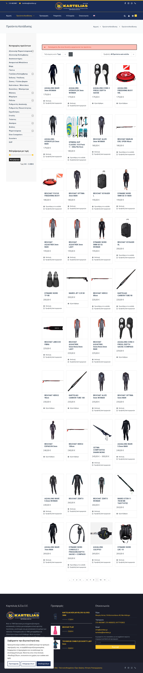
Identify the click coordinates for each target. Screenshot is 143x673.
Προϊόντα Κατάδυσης (24, 16)
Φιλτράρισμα (15, 160)
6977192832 (120, 622)
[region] (29, 653)
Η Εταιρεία (70, 16)
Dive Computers (15, 135)
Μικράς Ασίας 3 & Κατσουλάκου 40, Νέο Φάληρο (113, 615)
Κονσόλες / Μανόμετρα (19, 89)
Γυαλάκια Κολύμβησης (18, 74)
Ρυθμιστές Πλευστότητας (20, 108)
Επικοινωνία (83, 16)
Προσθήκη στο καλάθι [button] (77, 157)
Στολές (12, 116)
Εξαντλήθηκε (98, 103)
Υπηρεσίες (57, 16)
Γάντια (12, 70)
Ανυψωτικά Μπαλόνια (18, 62)
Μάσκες (12, 93)
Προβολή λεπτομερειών (53, 103)
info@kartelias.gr (102, 630)
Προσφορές (43, 16)
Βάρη (11, 66)
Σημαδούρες (14, 112)
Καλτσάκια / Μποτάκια (19, 85)
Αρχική (8, 16)
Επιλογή (48, 101)
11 (105, 580)
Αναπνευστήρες (15, 59)
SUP (11, 142)
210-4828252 (110, 622)
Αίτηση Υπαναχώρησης (93, 668)
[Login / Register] (128, 15)
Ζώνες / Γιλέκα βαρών (18, 81)
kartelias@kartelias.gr (29, 3)
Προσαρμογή (13, 664)
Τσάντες (12, 119)
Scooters (13, 138)
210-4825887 (100, 622)
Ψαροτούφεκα (15, 131)
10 (100, 580)
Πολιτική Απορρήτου (66, 668)
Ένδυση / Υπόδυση (16, 78)
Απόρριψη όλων (28, 664)
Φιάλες (12, 127)
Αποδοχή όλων (43, 664)
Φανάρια (12, 123)
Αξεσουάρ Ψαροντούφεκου (20, 51)
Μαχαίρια (13, 97)
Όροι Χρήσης (79, 668)
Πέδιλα (12, 100)
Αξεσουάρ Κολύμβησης (18, 55)
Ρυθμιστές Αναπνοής (18, 104)
